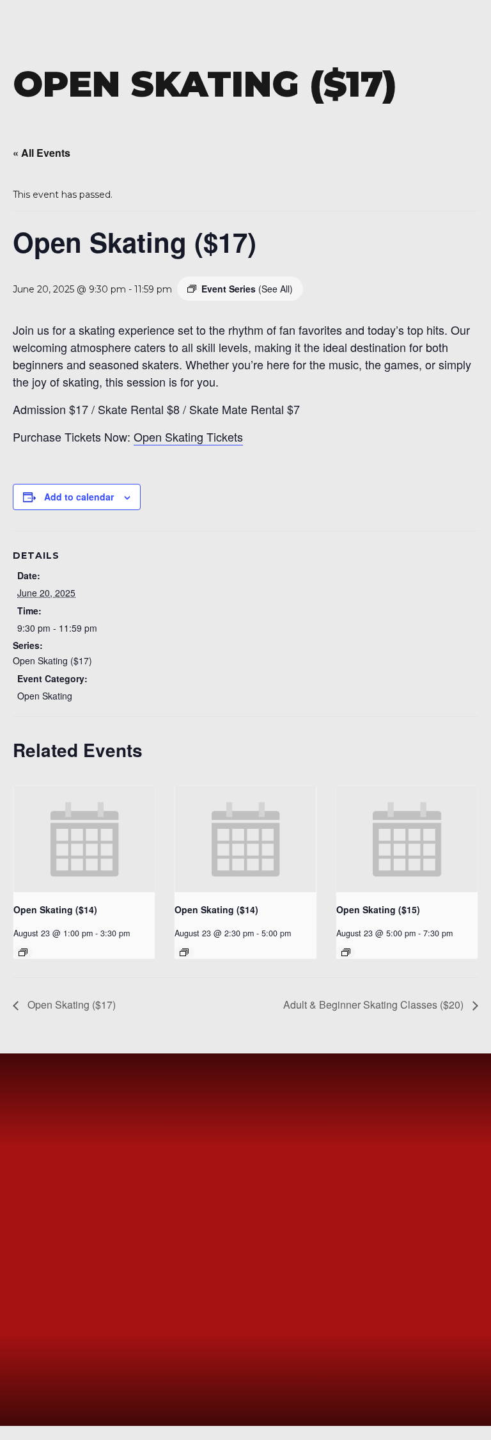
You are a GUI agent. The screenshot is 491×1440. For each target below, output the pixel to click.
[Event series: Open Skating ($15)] (345, 952)
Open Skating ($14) (55, 909)
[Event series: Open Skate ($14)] (23, 952)
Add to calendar (79, 496)
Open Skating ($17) (52, 660)
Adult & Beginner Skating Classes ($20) (374, 1004)
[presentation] (84, 839)
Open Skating (44, 695)
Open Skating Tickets (188, 436)
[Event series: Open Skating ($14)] (184, 952)
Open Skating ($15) (378, 909)
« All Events (41, 152)
